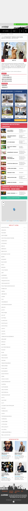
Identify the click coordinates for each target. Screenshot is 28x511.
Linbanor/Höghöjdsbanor (7, 336)
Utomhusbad (4, 421)
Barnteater (4, 251)
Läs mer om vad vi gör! (21, 497)
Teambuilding (4, 411)
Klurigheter (4, 320)
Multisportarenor (5, 347)
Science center (4, 379)
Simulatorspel (4, 389)
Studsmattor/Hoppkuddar (7, 405)
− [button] (3, 205)
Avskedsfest (4, 240)
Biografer (3, 259)
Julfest (3, 310)
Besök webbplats (7, 77)
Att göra (5, 31)
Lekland (3, 331)
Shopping (3, 384)
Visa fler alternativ (19, 120)
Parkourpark (4, 365)
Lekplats (3, 333)
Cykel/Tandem (4, 270)
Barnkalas (3, 248)
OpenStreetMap (16, 220)
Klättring (3, 318)
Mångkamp (3, 339)
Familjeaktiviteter (5, 280)
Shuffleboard (4, 387)
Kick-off (3, 315)
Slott (2, 403)
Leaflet (7, 220)
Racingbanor (4, 371)
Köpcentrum (4, 325)
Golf (2, 299)
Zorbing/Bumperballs (6, 432)
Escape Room (4, 278)
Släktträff (3, 400)
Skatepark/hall (4, 392)
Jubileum (3, 307)
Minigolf (3, 341)
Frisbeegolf (4, 288)
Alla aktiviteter (6, 435)
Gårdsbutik (4, 294)
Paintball (3, 360)
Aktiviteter (11, 34)
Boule (2, 264)
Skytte (2, 397)
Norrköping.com (4, 34)
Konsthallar (4, 323)
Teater (3, 413)
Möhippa (3, 344)
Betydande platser (5, 254)
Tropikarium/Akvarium (6, 416)
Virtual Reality (4, 426)
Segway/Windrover (5, 381)
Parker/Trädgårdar (6, 363)
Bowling (3, 267)
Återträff (3, 232)
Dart (2, 272)
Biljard (3, 256)
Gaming (3, 291)
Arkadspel (3, 230)
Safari (2, 376)
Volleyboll (4, 429)
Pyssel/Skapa (4, 368)
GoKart (3, 296)
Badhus (3, 246)
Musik (2, 352)
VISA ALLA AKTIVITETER (13, 198)
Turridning (4, 418)
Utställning (4, 424)
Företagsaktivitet (5, 283)
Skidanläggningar (5, 395)
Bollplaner (4, 262)
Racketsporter (4, 373)
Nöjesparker (4, 355)
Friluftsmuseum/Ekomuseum (8, 286)
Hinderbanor (4, 302)
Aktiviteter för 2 (5, 227)
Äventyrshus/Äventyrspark (7, 238)
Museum (3, 349)
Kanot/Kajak (4, 312)
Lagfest (3, 328)
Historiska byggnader (6, 304)
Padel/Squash (4, 357)
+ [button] (3, 202)
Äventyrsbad (4, 235)
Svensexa (3, 408)
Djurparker (4, 275)
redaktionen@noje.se (17, 500)
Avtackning (4, 243)
